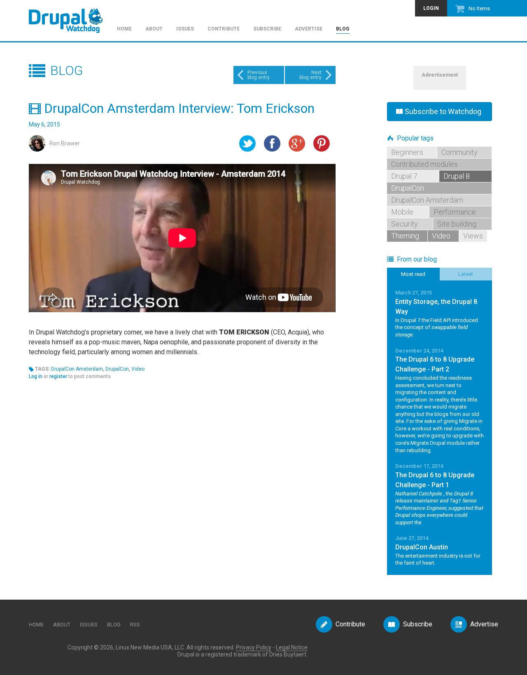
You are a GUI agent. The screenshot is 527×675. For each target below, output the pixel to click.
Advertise (308, 29)
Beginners (407, 152)
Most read (413, 274)
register (58, 376)
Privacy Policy (253, 647)
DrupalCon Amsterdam (77, 369)
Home (124, 29)
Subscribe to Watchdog (443, 111)
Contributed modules (424, 164)
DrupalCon (117, 369)
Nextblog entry (310, 75)
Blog (343, 29)
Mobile (402, 212)
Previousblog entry (258, 75)
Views (473, 235)
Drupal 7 (404, 176)
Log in (35, 376)
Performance (455, 212)
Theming (405, 235)
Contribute (224, 29)
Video (138, 369)
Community (459, 152)
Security (404, 224)
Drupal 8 (456, 176)
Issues (185, 29)
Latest (465, 274)
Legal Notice (292, 647)
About (154, 29)
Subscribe (267, 29)
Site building (456, 224)
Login (431, 8)
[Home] (70, 16)
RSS (135, 624)
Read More (439, 313)
